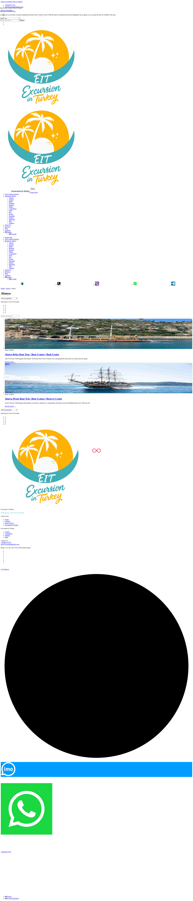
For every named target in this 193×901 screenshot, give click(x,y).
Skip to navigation (6, 2)
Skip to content (17, 2)
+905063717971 (10, 5)
